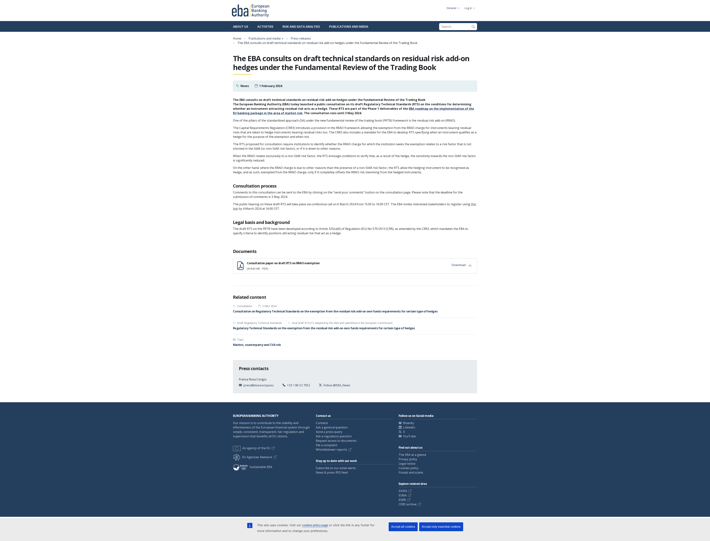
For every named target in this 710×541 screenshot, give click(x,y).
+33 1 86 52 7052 (298, 385)
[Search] (473, 26)
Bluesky (408, 423)
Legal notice (407, 464)
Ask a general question (332, 427)
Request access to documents (336, 441)
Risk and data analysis (301, 27)
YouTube (409, 436)
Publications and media (348, 27)
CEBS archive (408, 504)
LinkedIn (409, 427)
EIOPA (403, 491)
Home (237, 38)
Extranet (452, 8)
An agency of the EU (256, 448)
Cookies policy (408, 468)
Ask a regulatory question (334, 436)
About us (240, 27)
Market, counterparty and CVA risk (257, 345)
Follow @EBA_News (336, 385)
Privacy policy (408, 459)
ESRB (402, 500)
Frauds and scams (411, 472)
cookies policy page (315, 525)
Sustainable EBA (261, 467)
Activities (265, 27)
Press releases (301, 38)
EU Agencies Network (257, 457)
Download (459, 265)
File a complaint (326, 445)
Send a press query (329, 432)
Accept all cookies (403, 526)
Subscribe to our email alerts (336, 468)
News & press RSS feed (332, 472)
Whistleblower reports (331, 450)
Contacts (322, 423)
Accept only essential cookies (441, 526)
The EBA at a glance (412, 455)
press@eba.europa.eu (258, 385)
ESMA (403, 495)
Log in (468, 8)
